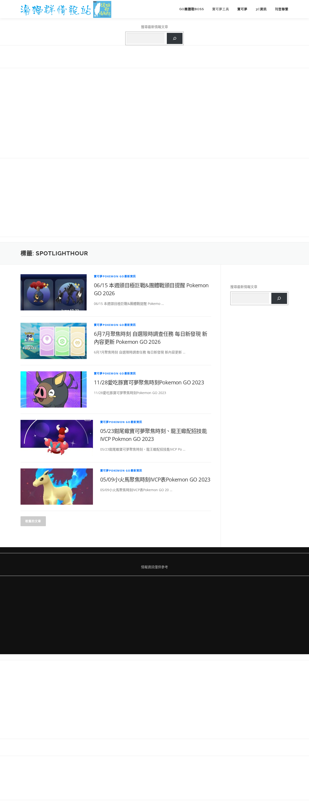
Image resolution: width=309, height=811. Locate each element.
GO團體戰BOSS (191, 9)
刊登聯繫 (281, 9)
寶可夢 (242, 9)
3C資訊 (261, 9)
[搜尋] (175, 38)
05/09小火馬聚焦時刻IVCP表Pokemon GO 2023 (155, 479)
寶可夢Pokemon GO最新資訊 (115, 276)
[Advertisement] (154, 112)
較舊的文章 (33, 521)
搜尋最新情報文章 (154, 26)
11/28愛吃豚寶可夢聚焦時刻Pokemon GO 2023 (149, 382)
